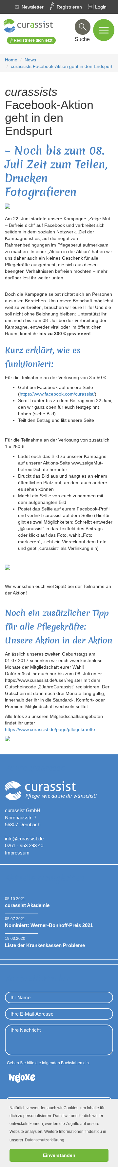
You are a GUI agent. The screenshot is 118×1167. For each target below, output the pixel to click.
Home (11, 59)
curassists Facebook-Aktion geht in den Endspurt (61, 66)
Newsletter (33, 7)
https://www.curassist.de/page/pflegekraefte (50, 729)
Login (101, 7)
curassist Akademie (27, 905)
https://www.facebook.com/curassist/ (57, 394)
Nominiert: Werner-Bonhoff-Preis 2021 (49, 925)
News (30, 59)
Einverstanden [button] (59, 1155)
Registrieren (69, 7)
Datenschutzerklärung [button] (44, 1140)
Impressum (17, 852)
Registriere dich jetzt (32, 40)
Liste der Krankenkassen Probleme (45, 945)
